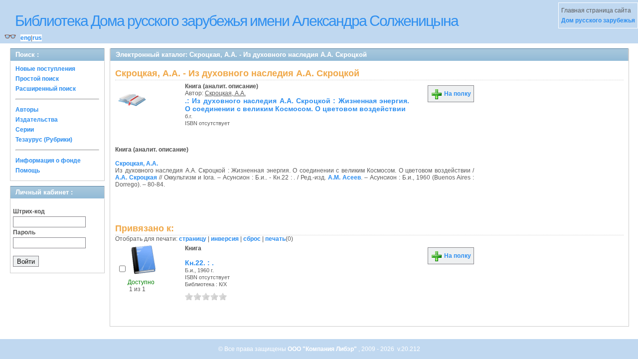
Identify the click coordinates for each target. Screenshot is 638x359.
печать (275, 238)
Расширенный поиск (45, 88)
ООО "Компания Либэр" (323, 349)
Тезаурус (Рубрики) (43, 139)
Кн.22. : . (199, 263)
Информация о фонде (48, 160)
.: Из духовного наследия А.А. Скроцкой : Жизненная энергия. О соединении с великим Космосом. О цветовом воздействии (297, 105)
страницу (192, 238)
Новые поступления (45, 68)
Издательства (36, 119)
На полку (457, 93)
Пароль (24, 232)
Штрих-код (29, 211)
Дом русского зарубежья (598, 20)
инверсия (225, 238)
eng (25, 37)
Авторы (26, 109)
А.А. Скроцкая (136, 177)
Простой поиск (37, 78)
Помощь (27, 170)
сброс (252, 238)
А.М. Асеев (344, 177)
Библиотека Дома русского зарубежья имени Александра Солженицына (236, 20)
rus (37, 37)
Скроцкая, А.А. (225, 93)
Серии (24, 129)
